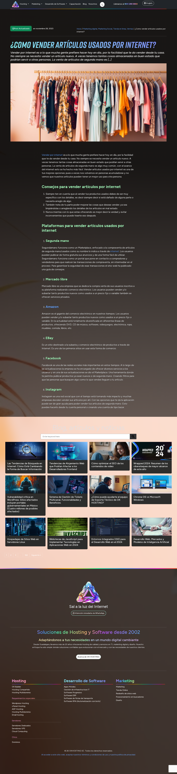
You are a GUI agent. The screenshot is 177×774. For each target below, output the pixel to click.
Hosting (23, 4)
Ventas (130, 29)
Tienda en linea (119, 29)
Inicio (79, 29)
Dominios (16, 742)
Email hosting (17, 715)
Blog (85, 4)
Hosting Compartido (21, 689)
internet (114, 251)
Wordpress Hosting (20, 703)
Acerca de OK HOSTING (88, 657)
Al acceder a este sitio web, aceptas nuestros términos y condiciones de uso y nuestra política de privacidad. (88, 754)
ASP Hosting (17, 709)
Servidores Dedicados (21, 725)
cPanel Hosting (18, 706)
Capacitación (75, 4)
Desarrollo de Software (55, 4)
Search (133, 436)
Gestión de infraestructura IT (76, 689)
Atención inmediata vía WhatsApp (89, 613)
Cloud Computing (19, 731)
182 (26, 555)
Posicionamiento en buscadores (130, 697)
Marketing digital (90, 29)
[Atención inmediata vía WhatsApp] (88, 616)
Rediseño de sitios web (126, 693)
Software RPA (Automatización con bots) (82, 701)
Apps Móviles (69, 687)
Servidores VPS (18, 728)
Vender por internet (52, 154)
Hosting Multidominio (21, 692)
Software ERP (70, 695)
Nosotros (92, 4)
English (149, 3)
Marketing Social (105, 29)
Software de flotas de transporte (78, 698)
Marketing (36, 4)
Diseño (119, 700)
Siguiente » (36, 555)
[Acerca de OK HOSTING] (88, 659)
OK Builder (16, 687)
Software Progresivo (73, 692)
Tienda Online (122, 690)
